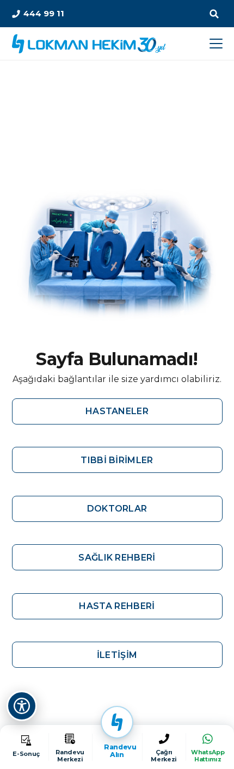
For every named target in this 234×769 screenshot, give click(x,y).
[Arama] (214, 13)
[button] (216, 43)
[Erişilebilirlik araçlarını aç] (22, 706)
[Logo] (88, 43)
